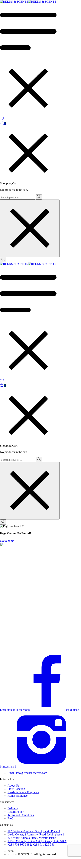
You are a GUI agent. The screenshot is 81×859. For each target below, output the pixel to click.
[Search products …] (3, 259)
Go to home (7, 540)
